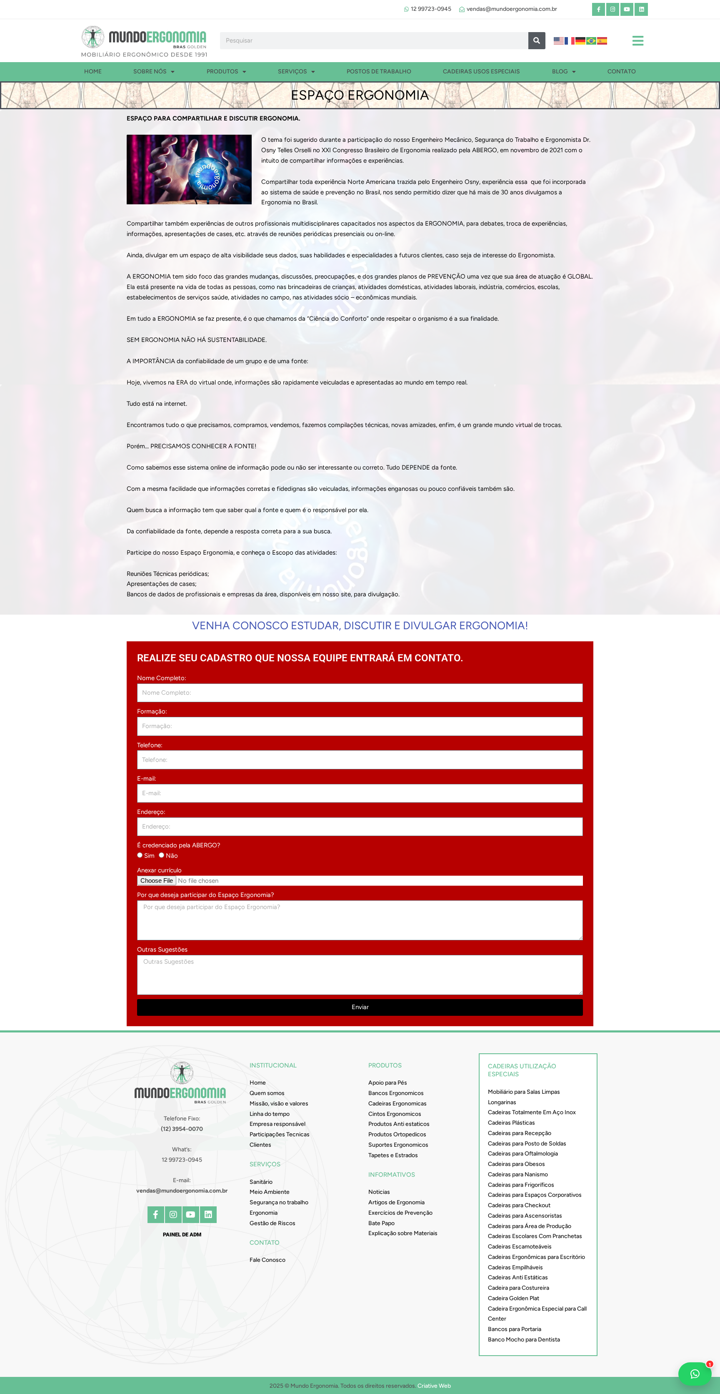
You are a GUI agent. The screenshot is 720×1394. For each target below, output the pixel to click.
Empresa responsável (277, 1124)
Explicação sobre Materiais (403, 1233)
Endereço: (151, 812)
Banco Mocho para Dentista (524, 1339)
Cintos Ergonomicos (394, 1114)
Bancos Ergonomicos (396, 1093)
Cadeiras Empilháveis (515, 1267)
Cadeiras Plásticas (511, 1122)
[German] (580, 40)
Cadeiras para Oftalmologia (523, 1153)
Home (93, 71)
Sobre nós (150, 71)
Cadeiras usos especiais (481, 71)
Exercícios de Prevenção (400, 1212)
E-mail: (146, 778)
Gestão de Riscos (272, 1223)
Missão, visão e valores (279, 1103)
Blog (560, 71)
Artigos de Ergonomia (396, 1202)
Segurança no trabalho (279, 1202)
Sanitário (261, 1182)
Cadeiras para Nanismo (518, 1174)
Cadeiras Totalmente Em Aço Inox (532, 1112)
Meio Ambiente (270, 1192)
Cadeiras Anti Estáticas (518, 1277)
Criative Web (434, 1385)
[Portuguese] (591, 40)
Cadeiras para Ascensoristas (525, 1215)
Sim (149, 855)
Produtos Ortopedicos (397, 1134)
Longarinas (502, 1102)
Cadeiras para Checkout (519, 1205)
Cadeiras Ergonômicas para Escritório (536, 1257)
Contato (622, 71)
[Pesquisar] (536, 40)
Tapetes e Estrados (393, 1155)
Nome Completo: (161, 678)
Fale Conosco (267, 1259)
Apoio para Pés (387, 1082)
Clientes (260, 1144)
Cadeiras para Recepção (519, 1133)
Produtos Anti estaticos (399, 1124)
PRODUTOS (222, 71)
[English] (559, 40)
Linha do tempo (270, 1114)
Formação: (152, 711)
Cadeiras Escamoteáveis (520, 1246)
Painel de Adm (182, 1234)
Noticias (379, 1192)
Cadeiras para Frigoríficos (521, 1184)
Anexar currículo (159, 870)
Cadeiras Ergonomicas (397, 1103)
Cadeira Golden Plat (513, 1298)
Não (172, 855)
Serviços (292, 71)
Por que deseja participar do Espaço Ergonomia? (205, 895)
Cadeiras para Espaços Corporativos (535, 1194)
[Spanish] (602, 40)
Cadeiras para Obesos (516, 1164)
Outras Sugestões (162, 949)
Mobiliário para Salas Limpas (524, 1091)
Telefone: (149, 745)
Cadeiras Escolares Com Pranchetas (535, 1236)
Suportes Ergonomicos (398, 1144)
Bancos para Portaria (514, 1329)
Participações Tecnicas (280, 1134)
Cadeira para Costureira (518, 1287)
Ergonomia (264, 1212)
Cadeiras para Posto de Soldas (527, 1143)
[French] (570, 40)
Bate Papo (381, 1223)
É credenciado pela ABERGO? (178, 845)
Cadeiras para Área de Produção (529, 1226)
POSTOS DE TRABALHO (379, 71)
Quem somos (267, 1093)
